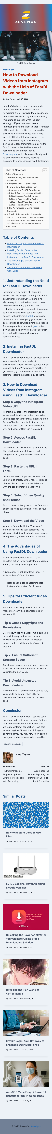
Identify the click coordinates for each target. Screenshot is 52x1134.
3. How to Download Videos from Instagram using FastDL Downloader (23, 188)
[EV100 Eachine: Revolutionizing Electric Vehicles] (26, 866)
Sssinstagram (10, 154)
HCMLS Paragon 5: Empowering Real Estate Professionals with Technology (13, 774)
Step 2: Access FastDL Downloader (25, 196)
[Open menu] (26, 2)
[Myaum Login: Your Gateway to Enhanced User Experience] (26, 1023)
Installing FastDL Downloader (22, 250)
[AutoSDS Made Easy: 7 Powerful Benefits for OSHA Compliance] (26, 1074)
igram (35, 326)
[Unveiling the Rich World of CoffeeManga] (26, 972)
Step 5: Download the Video (22, 205)
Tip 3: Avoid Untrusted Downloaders (26, 223)
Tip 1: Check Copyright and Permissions (27, 217)
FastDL (30, 316)
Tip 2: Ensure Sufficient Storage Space (27, 220)
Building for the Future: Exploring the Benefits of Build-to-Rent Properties (38, 774)
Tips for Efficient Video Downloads (24, 267)
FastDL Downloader (12, 744)
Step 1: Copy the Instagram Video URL (27, 193)
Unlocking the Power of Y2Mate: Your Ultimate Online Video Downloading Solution (26, 938)
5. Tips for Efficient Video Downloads (23, 214)
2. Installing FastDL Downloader (21, 184)
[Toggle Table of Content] (43, 170)
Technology (9, 70)
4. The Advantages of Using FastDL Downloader (23, 209)
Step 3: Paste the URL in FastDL (24, 199)
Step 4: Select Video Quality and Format (27, 202)
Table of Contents (14, 174)
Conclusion (11, 226)
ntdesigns (35, 1126)
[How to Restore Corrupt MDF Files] (26, 815)
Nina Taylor (10, 99)
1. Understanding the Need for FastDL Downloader (23, 179)
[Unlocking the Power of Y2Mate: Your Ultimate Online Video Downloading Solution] (26, 917)
